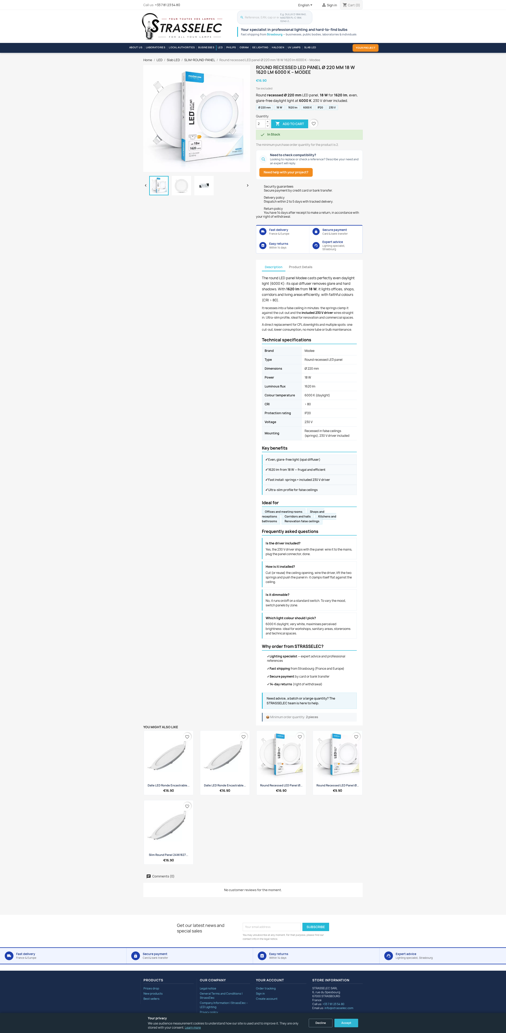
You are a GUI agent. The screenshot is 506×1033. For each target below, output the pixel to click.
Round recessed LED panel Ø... (281, 785)
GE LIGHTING (260, 47)
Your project (365, 47)
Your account (270, 980)
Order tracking (266, 988)
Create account (267, 999)
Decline (320, 1023)
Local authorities (182, 47)
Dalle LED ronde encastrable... (169, 785)
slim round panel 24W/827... (168, 855)
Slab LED (310, 47)
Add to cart (289, 123)
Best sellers (151, 999)
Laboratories (155, 47)
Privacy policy (209, 1012)
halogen (278, 47)
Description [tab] (273, 267)
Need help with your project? (286, 172)
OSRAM (244, 47)
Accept (346, 1023)
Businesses (206, 47)
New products (153, 993)
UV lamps (294, 47)
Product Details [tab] (300, 267)
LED (220, 47)
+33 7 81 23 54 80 (167, 5)
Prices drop (151, 988)
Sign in (260, 993)
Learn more (193, 1027)
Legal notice (208, 988)
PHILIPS (231, 47)
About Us (135, 47)
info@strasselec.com (339, 1008)
